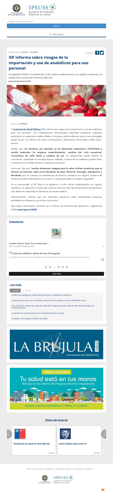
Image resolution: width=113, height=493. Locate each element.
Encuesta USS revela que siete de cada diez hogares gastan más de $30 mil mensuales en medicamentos (53, 306)
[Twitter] (102, 53)
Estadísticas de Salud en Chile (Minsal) (32, 443)
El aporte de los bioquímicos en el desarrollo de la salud (38, 313)
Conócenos (37, 469)
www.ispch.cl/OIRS (27, 209)
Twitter (102, 53)
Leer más (57, 274)
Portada (24, 52)
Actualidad (34, 52)
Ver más (51, 453)
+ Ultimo (27, 290)
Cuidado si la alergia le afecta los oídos (30, 318)
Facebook (97, 53)
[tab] (15, 290)
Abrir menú (58, 34)
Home (28, 469)
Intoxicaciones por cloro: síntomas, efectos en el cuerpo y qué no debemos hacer (49, 300)
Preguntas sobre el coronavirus (69, 469)
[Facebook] (97, 53)
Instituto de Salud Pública (27, 129)
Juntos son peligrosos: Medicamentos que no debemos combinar (42, 295)
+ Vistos (15, 290)
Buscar (56, 26)
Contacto (89, 469)
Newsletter (49, 469)
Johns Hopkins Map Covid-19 (72, 443)
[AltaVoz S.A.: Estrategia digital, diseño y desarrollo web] (103, 490)
